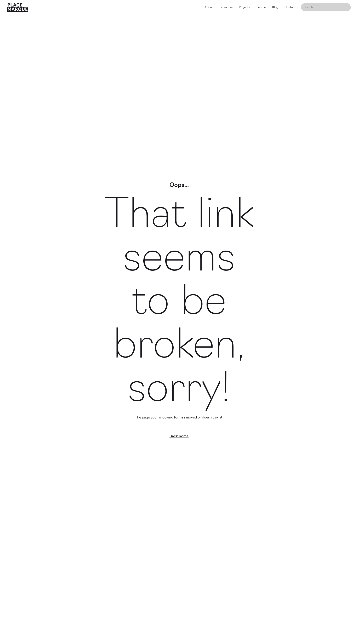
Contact (290, 7)
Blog (275, 7)
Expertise (226, 7)
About (208, 7)
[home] (102, 7)
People (261, 7)
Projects (244, 7)
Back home (179, 436)
